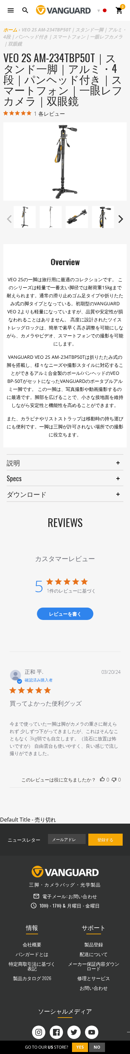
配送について (94, 953)
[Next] (120, 219)
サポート (94, 927)
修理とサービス (93, 977)
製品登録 (93, 944)
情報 (32, 927)
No (97, 1047)
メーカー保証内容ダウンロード (93, 966)
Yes (80, 1047)
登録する (105, 839)
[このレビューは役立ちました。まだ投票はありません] (102, 780)
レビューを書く (65, 614)
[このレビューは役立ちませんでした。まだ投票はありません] (114, 780)
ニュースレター (24, 839)
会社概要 (32, 944)
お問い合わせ (82, 896)
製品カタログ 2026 (32, 977)
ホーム (10, 29)
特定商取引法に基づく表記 (32, 966)
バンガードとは (32, 953)
